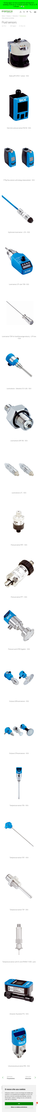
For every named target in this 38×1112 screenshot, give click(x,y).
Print (5, 26)
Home (3, 16)
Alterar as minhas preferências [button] (19, 1107)
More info (23, 26)
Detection (15, 16)
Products (8, 16)
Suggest (14, 26)
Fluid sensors (22, 16)
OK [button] (19, 1103)
